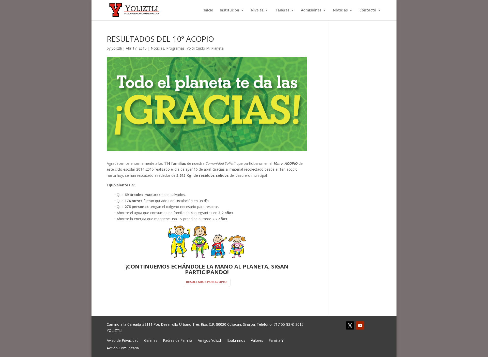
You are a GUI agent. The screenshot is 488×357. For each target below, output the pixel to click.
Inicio (208, 10)
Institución (229, 10)
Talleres (282, 10)
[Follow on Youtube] (360, 325)
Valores (257, 340)
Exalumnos (236, 340)
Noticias (340, 10)
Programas (175, 48)
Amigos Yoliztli (210, 340)
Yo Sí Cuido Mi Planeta (205, 48)
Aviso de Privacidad (123, 340)
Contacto (367, 10)
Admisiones (311, 10)
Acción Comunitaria (123, 348)
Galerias (150, 340)
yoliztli (117, 48)
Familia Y (276, 340)
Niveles (257, 10)
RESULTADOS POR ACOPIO (206, 282)
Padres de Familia (177, 340)
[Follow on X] (350, 325)
